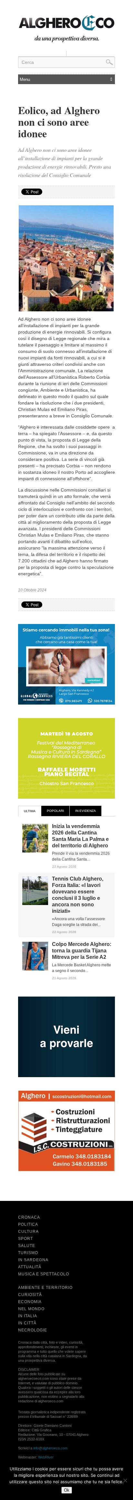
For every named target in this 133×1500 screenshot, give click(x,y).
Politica (28, 1224)
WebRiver (46, 1457)
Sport (25, 1238)
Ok (66, 1490)
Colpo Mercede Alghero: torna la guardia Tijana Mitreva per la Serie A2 (81, 950)
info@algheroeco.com (50, 1448)
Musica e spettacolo (43, 1274)
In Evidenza (85, 811)
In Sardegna (33, 1260)
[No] (125, 1480)
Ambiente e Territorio (45, 1287)
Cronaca (29, 1217)
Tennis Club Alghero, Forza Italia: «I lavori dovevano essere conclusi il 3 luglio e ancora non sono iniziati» (77, 895)
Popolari (55, 811)
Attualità (29, 1267)
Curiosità (30, 1294)
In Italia (27, 1316)
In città (27, 1323)
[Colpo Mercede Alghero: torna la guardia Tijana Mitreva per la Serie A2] (35, 969)
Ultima (30, 811)
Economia (30, 1302)
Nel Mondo (31, 1309)
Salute (26, 1245)
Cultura (28, 1231)
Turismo (28, 1253)
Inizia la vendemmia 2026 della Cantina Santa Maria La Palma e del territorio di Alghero (80, 835)
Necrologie (32, 1330)
